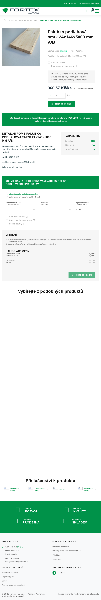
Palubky (14, 20)
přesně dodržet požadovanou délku (23, 194)
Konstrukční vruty (39, 490)
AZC (97, 594)
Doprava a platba (8, 577)
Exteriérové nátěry (88, 490)
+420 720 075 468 (70, 3)
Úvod (6, 20)
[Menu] (97, 11)
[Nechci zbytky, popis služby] (24, 223)
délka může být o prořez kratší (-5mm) (24, 197)
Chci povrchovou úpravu (62, 66)
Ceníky (4, 581)
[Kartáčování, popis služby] (27, 216)
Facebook (61, 573)
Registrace (56, 559)
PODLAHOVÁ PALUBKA (28, 20)
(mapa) (20, 547)
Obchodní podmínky (60, 547)
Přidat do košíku (62, 104)
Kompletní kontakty (10, 573)
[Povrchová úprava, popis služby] (34, 220)
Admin (31, 594)
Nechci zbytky (15, 224)
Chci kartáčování (59, 62)
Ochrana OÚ (18, 596)
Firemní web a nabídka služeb (14, 585)
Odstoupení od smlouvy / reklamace (66, 551)
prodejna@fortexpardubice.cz (89, 3)
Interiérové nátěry (14, 490)
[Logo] (20, 11)
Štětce (61, 489)
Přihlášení (56, 555)
